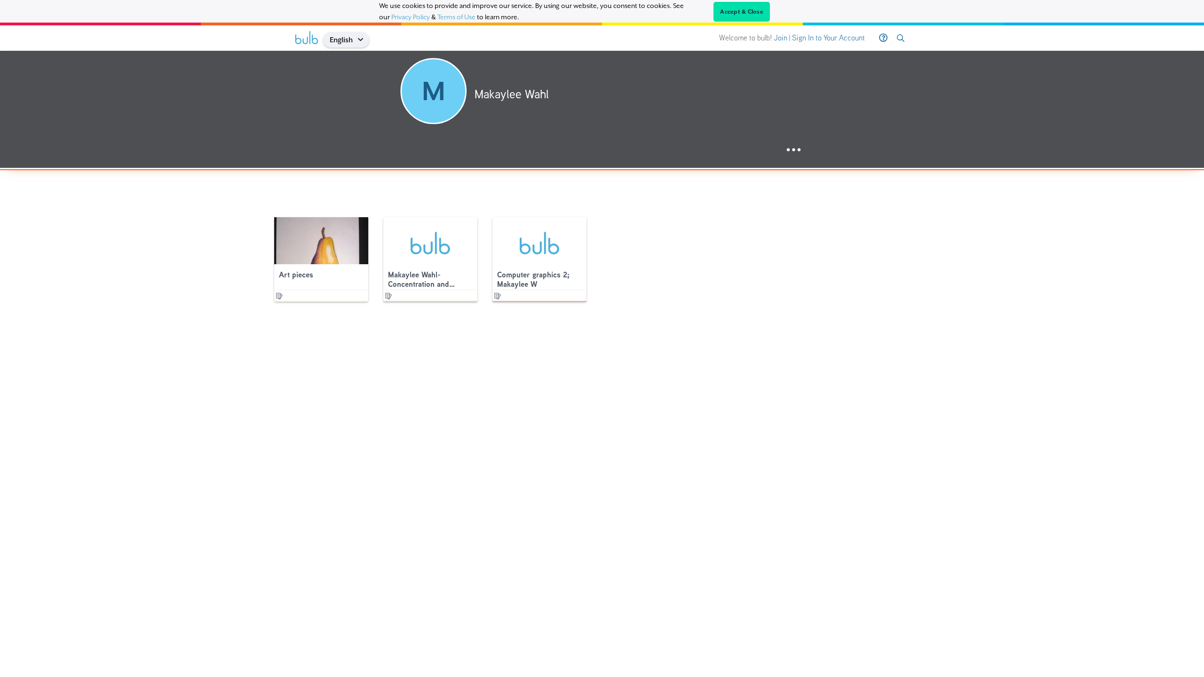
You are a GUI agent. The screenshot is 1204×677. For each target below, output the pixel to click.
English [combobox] (341, 40)
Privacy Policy (410, 17)
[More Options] (794, 150)
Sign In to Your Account (828, 37)
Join (780, 37)
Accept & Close (741, 11)
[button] (364, 39)
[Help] (883, 38)
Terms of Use (456, 17)
